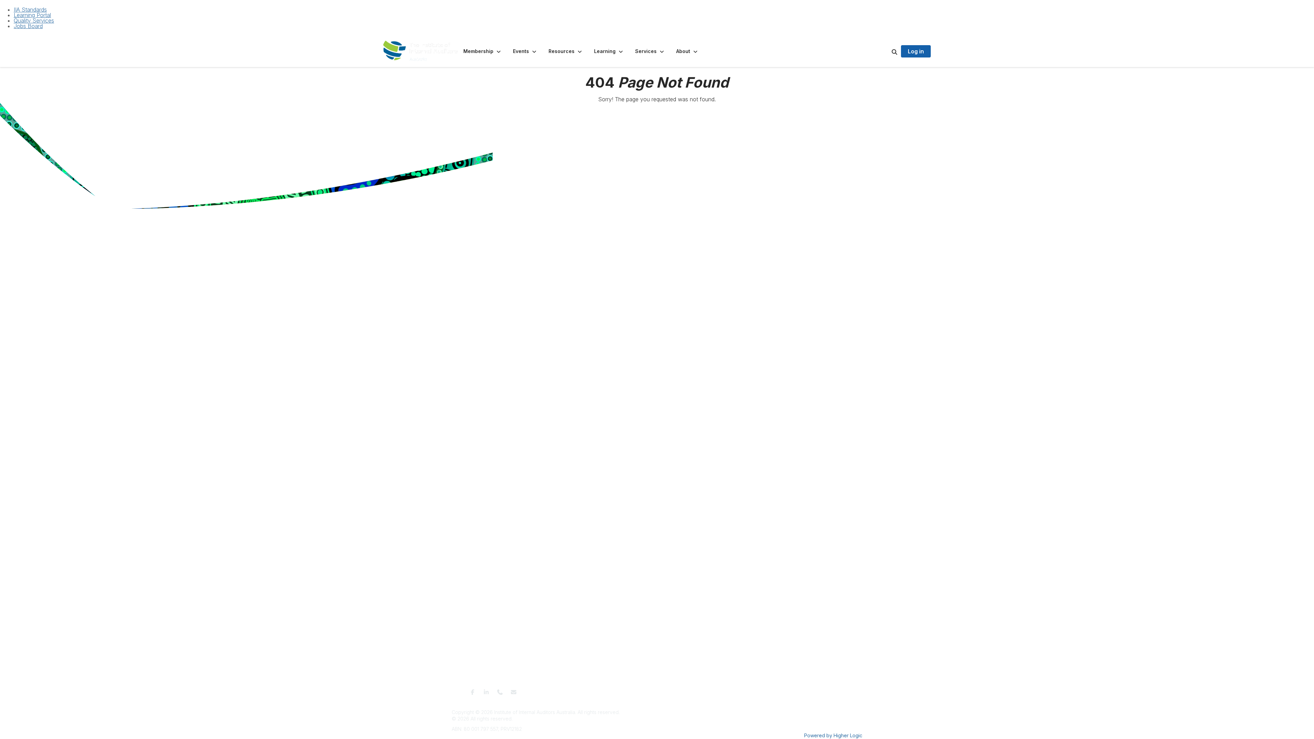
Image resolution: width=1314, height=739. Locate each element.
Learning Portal (32, 15)
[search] (886, 51)
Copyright (729, 690)
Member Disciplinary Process (684, 690)
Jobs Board (28, 26)
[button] (482, 51)
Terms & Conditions (595, 690)
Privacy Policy (634, 690)
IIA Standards (30, 9)
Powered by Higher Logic (833, 735)
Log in (916, 51)
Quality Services (34, 20)
